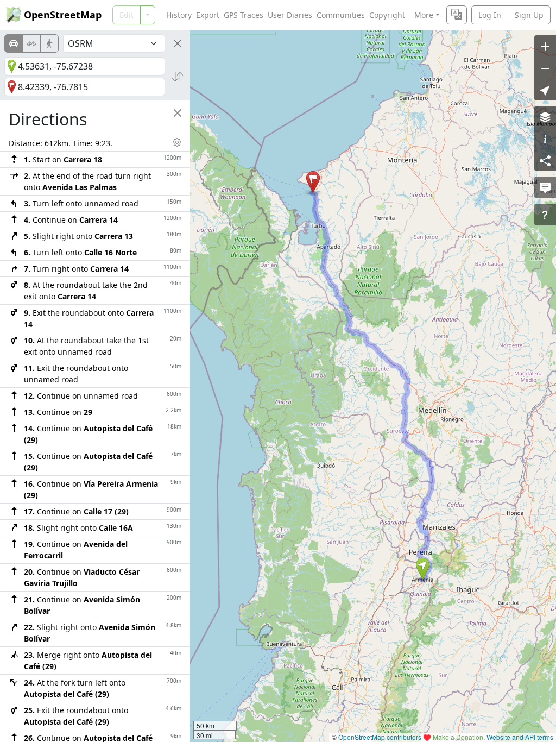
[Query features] (545, 214)
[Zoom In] (545, 46)
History (179, 15)
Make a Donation (458, 736)
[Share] (545, 160)
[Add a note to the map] (545, 187)
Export (207, 15)
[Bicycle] (31, 43)
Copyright (387, 15)
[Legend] (545, 138)
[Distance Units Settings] (177, 142)
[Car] (13, 43)
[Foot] (49, 43)
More (423, 15)
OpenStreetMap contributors (379, 736)
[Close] (177, 43)
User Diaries (290, 15)
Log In (489, 15)
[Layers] (545, 117)
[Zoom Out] (545, 68)
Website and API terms (519, 736)
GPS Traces (243, 15)
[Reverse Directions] (177, 76)
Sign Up (529, 15)
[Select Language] (456, 14)
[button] (422, 569)
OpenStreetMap (63, 14)
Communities (341, 15)
